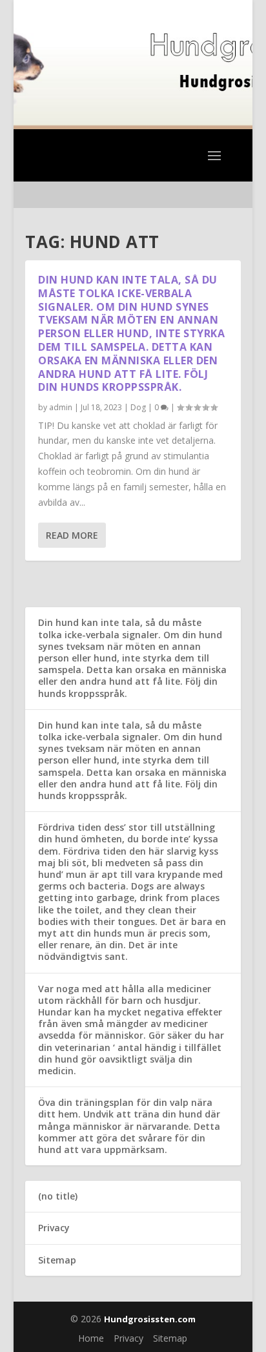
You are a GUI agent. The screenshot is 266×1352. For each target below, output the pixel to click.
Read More (72, 535)
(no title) (57, 1196)
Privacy (54, 1228)
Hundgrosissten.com (150, 1319)
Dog (138, 407)
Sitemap (57, 1260)
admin (60, 407)
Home (91, 1338)
